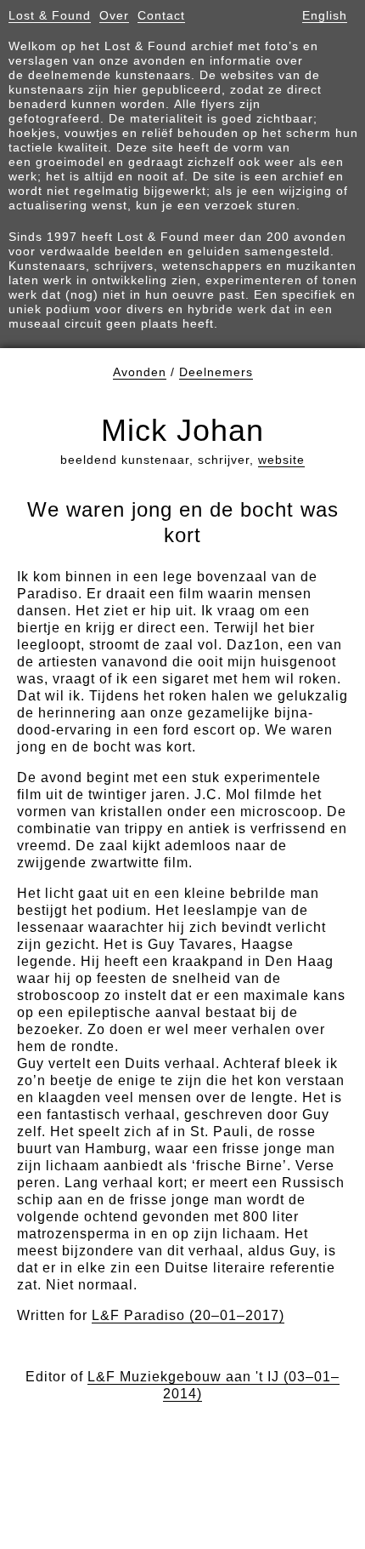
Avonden (139, 372)
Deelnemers (216, 372)
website (281, 459)
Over (114, 15)
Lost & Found (49, 15)
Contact (161, 15)
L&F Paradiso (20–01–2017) (188, 1315)
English (324, 15)
